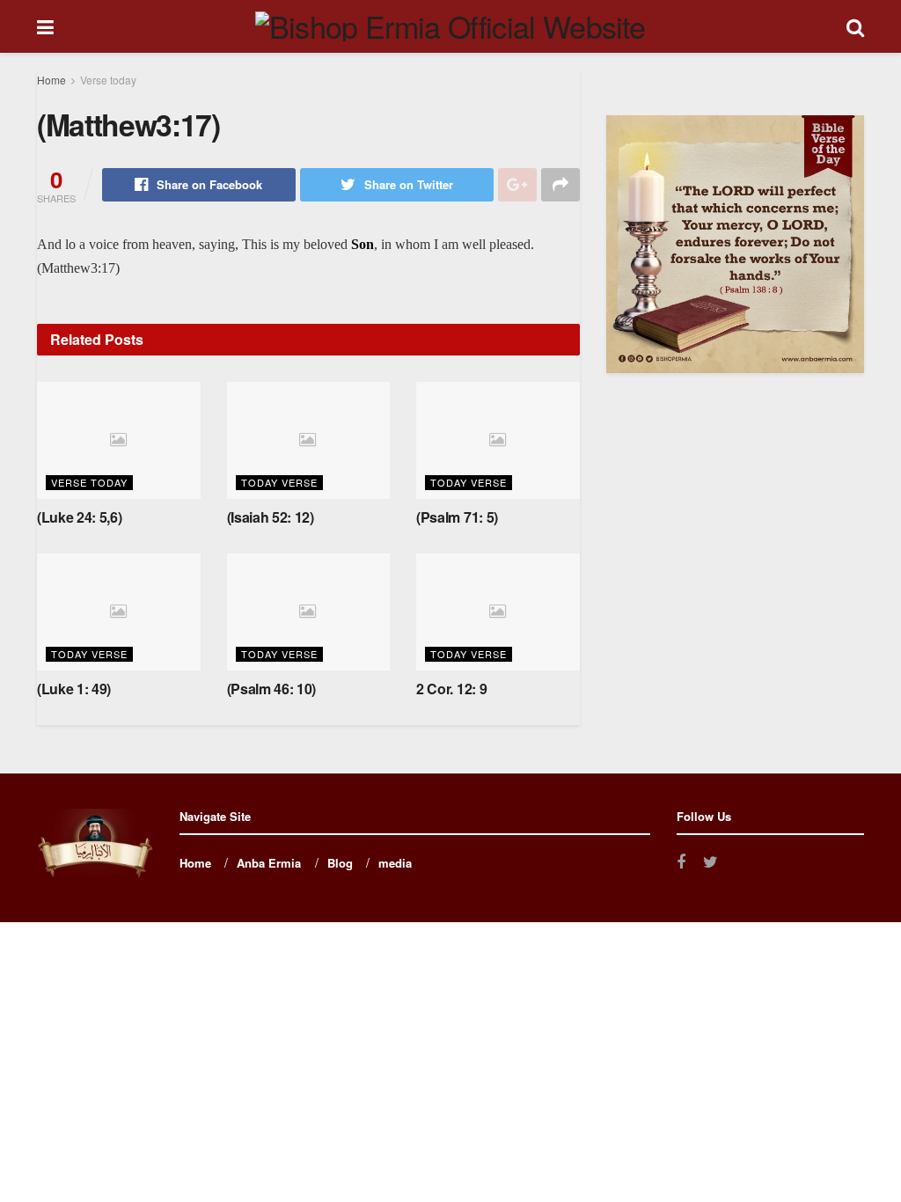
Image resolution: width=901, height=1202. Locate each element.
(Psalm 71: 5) (457, 517)
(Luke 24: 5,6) (79, 517)
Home (51, 79)
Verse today (108, 79)
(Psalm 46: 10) (272, 688)
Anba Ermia (269, 862)
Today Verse (279, 482)
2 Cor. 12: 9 (451, 688)
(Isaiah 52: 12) (270, 517)
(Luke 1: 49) (74, 688)
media (395, 862)
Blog (340, 862)
